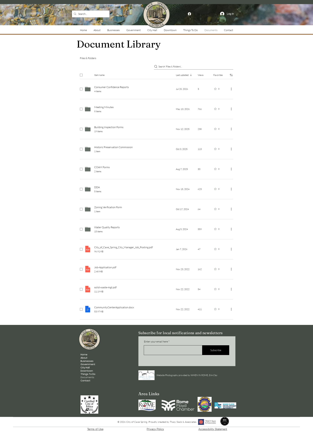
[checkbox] (81, 75)
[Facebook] (189, 14)
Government (88, 364)
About (84, 357)
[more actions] (231, 89)
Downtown (87, 370)
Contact (85, 380)
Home (84, 354)
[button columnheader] (231, 75)
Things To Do (88, 374)
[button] (190, 30)
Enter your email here (156, 341)
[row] (156, 74)
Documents (87, 377)
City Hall (85, 367)
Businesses (87, 361)
